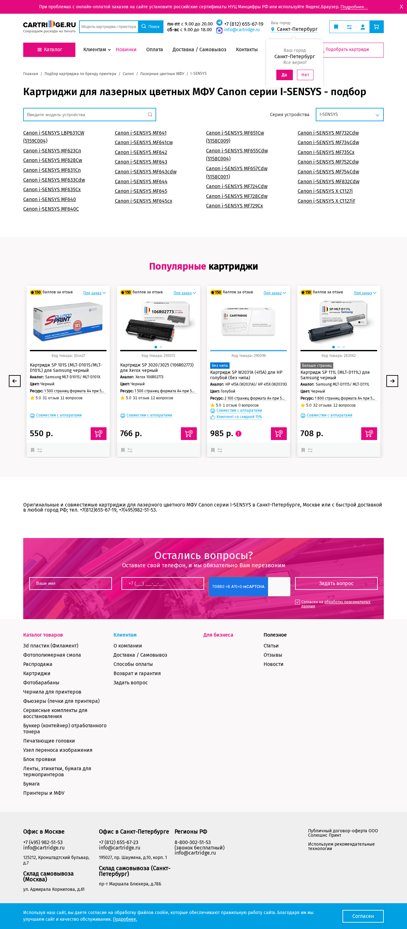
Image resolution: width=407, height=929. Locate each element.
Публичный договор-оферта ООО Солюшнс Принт (343, 833)
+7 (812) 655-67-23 (118, 842)
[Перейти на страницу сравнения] (349, 27)
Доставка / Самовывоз (140, 655)
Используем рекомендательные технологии (341, 846)
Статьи (271, 646)
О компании (128, 646)
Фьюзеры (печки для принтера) (61, 701)
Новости (274, 664)
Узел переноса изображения (58, 750)
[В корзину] (99, 433)
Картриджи (37, 673)
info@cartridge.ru (242, 29)
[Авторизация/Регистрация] (362, 27)
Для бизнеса (218, 635)
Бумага (31, 784)
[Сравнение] (40, 450)
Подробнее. (125, 919)
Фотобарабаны (41, 683)
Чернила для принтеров (52, 692)
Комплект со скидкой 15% (239, 417)
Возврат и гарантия (137, 673)
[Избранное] (34, 450)
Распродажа (37, 664)
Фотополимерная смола (52, 655)
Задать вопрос (131, 683)
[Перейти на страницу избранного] (336, 27)
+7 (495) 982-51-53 (43, 842)
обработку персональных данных (335, 604)
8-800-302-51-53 (193, 842)
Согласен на (335, 604)
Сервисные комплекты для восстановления (55, 713)
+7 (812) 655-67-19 (243, 24)
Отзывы (273, 655)
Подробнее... (354, 6)
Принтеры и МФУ (44, 793)
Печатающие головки (49, 741)
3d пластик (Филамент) (50, 646)
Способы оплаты (133, 664)
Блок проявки (39, 759)
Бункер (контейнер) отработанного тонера (65, 729)
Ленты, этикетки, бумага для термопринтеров (57, 771)
